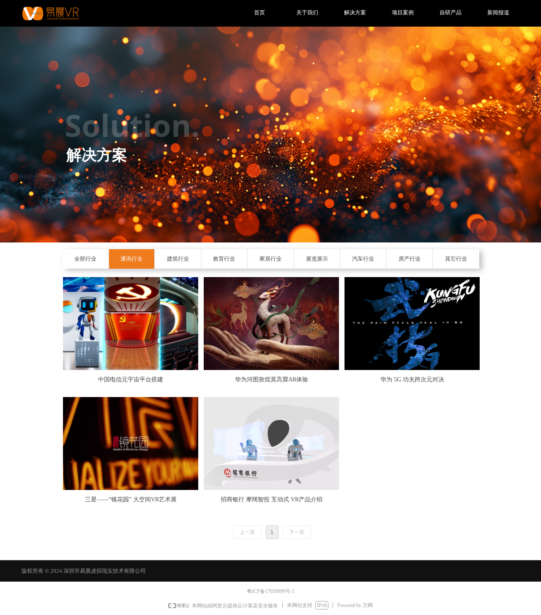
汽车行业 (363, 259)
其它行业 (456, 259)
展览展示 (317, 259)
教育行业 (224, 259)
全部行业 (85, 259)
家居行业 (270, 259)
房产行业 (410, 259)
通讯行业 (131, 259)
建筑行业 (178, 259)
